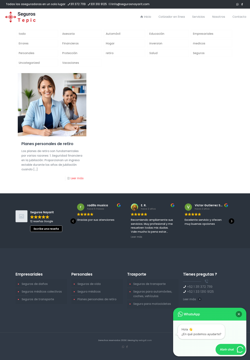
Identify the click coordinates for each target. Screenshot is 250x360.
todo (22, 34)
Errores (24, 43)
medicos (199, 43)
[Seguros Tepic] (21, 17)
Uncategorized (29, 63)
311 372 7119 (78, 4)
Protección (69, 53)
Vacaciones (70, 63)
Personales (26, 53)
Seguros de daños (35, 284)
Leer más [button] (136, 237)
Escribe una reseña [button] (46, 229)
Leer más (77, 178)
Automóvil (113, 34)
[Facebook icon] (242, 4)
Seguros (199, 53)
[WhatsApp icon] (237, 4)
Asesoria (68, 34)
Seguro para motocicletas (152, 304)
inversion (155, 43)
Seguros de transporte (38, 299)
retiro (109, 53)
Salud (153, 53)
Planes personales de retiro (47, 143)
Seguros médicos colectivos (42, 291)
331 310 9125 (99, 4)
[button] (231, 221)
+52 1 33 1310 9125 (200, 291)
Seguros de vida (89, 284)
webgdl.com (145, 340)
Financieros (70, 43)
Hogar (110, 43)
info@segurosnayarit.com (131, 4)
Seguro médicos (89, 291)
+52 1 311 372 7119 (199, 287)
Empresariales (203, 34)
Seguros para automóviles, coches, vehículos (152, 294)
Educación (156, 34)
